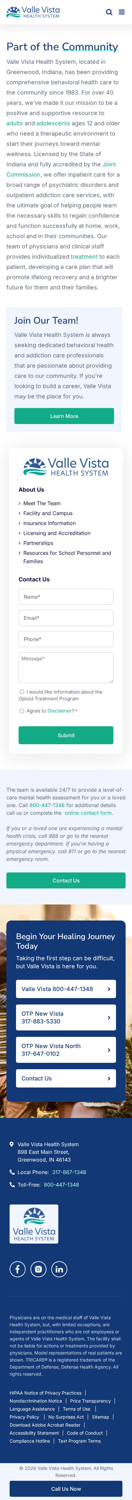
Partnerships (38, 543)
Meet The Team (42, 503)
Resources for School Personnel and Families (67, 557)
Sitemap (100, 1417)
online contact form (88, 813)
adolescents (53, 123)
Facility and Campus (47, 513)
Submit (66, 735)
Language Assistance (32, 1409)
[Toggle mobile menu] (122, 12)
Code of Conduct (85, 1433)
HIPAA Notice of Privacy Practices (45, 1393)
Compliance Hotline (30, 1441)
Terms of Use (77, 1409)
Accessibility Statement (34, 1433)
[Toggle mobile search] (109, 12)
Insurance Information (49, 523)
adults (14, 123)
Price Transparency (90, 1401)
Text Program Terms (79, 1441)
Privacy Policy (25, 1417)
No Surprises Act (66, 1417)
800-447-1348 (47, 805)
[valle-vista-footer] (34, 1207)
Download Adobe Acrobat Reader (45, 1425)
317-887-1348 (69, 1172)
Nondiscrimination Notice (36, 1401)
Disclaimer (59, 711)
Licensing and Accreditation (56, 533)
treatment (84, 256)
